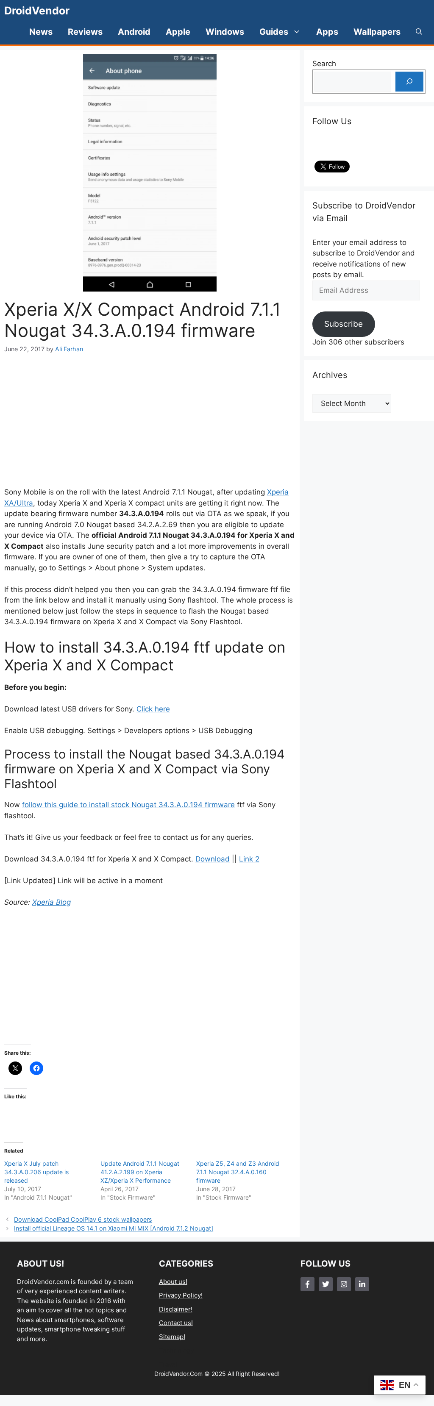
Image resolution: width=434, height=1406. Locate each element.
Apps (327, 32)
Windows (225, 32)
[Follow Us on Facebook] (307, 1284)
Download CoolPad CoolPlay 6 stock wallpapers (83, 1219)
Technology (176, 1350)
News (41, 32)
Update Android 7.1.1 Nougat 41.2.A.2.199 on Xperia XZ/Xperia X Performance (139, 1172)
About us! (173, 1282)
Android (134, 32)
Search (324, 63)
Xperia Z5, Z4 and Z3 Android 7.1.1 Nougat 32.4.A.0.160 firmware (237, 1172)
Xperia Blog (51, 902)
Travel (168, 1364)
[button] (419, 31)
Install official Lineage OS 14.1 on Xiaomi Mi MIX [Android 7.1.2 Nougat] (113, 1228)
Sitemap (171, 1337)
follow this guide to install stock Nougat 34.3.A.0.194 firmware (128, 804)
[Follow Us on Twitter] (326, 1284)
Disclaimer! (175, 1309)
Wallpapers (377, 32)
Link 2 (249, 859)
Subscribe (343, 324)
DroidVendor (37, 10)
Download (212, 859)
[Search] (409, 82)
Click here (153, 709)
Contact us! (176, 1323)
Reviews (85, 32)
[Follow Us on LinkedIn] (362, 1284)
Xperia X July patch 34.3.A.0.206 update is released (36, 1172)
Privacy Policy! (181, 1295)
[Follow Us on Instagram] (344, 1284)
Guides (273, 32)
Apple (178, 32)
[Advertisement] (149, 420)
